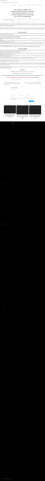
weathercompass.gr (35, 77)
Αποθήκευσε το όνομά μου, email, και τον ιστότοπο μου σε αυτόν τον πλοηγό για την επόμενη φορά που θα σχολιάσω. (22, 99)
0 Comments (33, 21)
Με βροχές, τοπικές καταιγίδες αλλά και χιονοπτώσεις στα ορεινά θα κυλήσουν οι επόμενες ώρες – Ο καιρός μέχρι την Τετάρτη (35, 116)
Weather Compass (13, 21)
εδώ (11, 75)
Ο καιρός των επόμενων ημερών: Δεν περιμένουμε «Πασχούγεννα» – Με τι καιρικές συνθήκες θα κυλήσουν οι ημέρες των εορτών (10, 115)
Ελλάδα (23, 21)
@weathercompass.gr (40, 75)
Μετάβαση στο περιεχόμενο (3, 0)
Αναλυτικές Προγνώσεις (27, 21)
